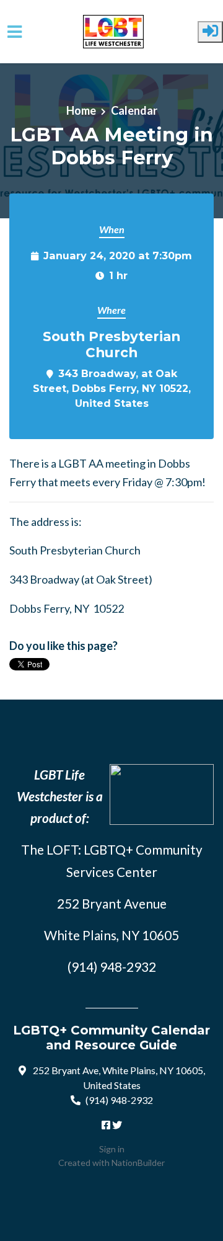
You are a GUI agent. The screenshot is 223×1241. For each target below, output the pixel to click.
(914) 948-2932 (119, 1100)
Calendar (134, 110)
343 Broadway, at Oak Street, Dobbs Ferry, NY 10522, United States (112, 388)
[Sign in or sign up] (210, 32)
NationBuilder (138, 1162)
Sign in (112, 1149)
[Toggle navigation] (14, 32)
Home (81, 110)
